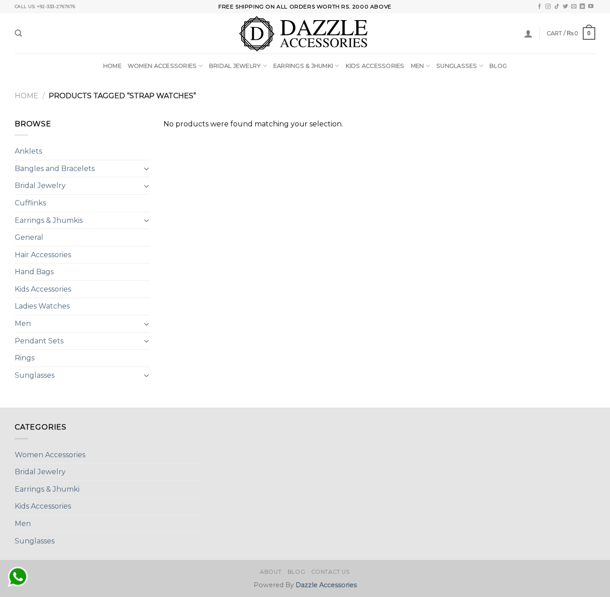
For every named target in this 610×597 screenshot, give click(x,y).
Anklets (28, 151)
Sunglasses (456, 66)
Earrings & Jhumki (303, 66)
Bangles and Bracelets (55, 168)
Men (417, 66)
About (270, 571)
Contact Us (330, 571)
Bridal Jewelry (235, 66)
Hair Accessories (43, 254)
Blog (498, 66)
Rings (24, 358)
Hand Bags (34, 271)
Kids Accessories (375, 66)
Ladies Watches (42, 306)
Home (112, 66)
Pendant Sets (39, 341)
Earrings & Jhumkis (49, 220)
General (29, 237)
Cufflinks (30, 203)
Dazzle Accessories (326, 585)
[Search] (18, 33)
